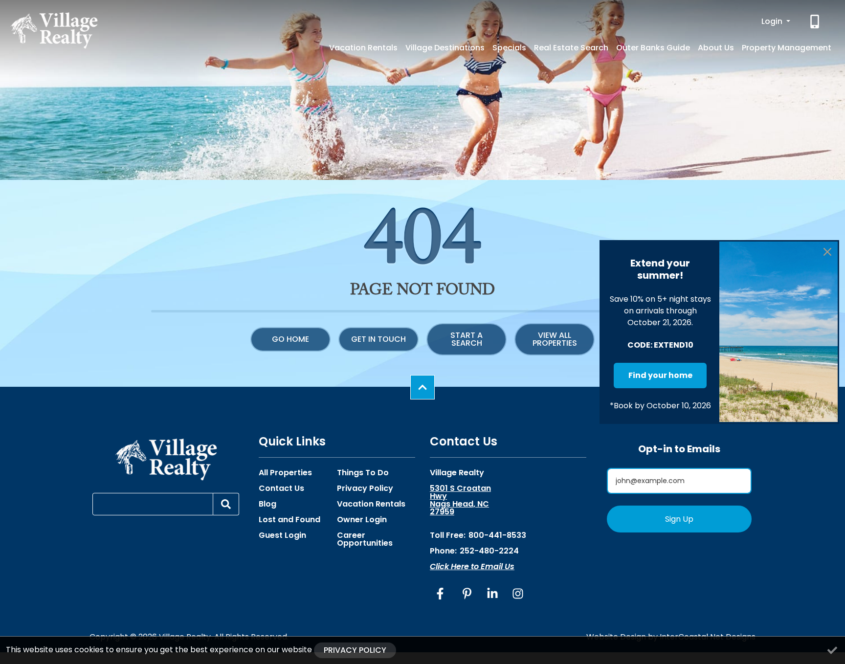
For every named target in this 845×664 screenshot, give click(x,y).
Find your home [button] (660, 375)
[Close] (827, 252)
